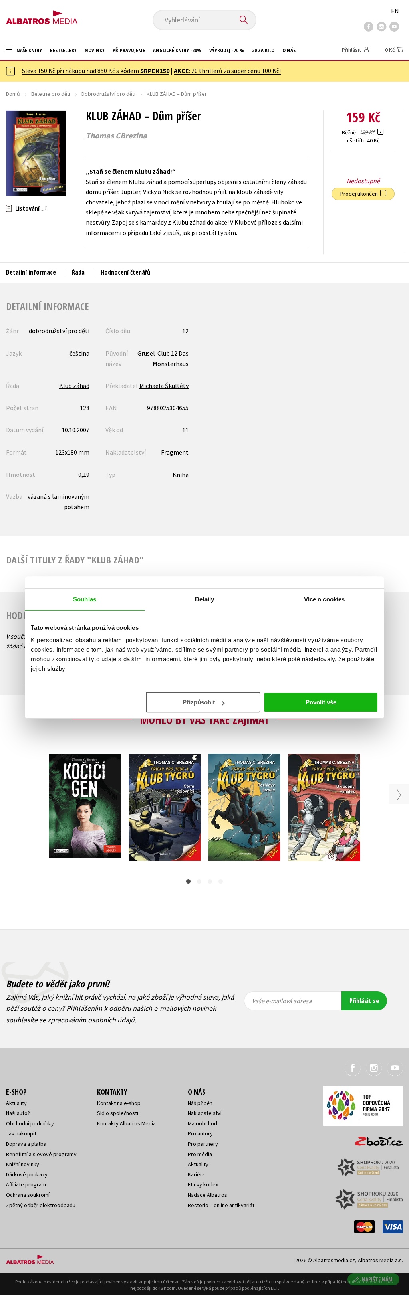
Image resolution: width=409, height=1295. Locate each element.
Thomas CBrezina (116, 135)
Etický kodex (203, 1184)
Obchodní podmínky (30, 1123)
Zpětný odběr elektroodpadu (40, 1205)
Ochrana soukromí (28, 1194)
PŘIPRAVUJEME (129, 50)
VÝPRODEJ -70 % (226, 50)
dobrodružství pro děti (59, 331)
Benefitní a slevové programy (41, 1154)
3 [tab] (210, 881)
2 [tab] (199, 881)
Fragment (175, 452)
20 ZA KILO (263, 50)
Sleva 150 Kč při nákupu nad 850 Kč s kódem (95, 71)
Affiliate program (26, 1184)
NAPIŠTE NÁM (377, 1279)
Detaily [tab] (204, 599)
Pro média (200, 1154)
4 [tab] (220, 881)
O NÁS (289, 50)
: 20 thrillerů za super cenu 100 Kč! (227, 71)
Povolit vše (321, 702)
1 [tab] (188, 881)
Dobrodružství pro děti (108, 93)
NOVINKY (95, 50)
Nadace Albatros (207, 1194)
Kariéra (196, 1174)
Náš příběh (200, 1103)
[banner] (42, 15)
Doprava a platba (26, 1143)
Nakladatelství (205, 1113)
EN (395, 11)
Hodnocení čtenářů (125, 272)
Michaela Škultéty (164, 385)
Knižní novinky (22, 1164)
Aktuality (16, 1103)
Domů (13, 93)
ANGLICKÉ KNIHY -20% (177, 50)
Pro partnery (203, 1143)
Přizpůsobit (199, 702)
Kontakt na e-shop (119, 1103)
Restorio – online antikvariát (221, 1205)
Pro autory (200, 1133)
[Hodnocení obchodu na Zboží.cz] (375, 1139)
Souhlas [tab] (84, 599)
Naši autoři (18, 1113)
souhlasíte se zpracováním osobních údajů (70, 1019)
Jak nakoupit (21, 1133)
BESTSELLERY (63, 50)
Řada (78, 272)
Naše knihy (28, 50)
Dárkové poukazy (27, 1174)
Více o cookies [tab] (324, 599)
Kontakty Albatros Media (126, 1123)
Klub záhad (74, 385)
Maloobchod (202, 1123)
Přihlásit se (364, 1000)
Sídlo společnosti (117, 1113)
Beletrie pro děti (50, 93)
